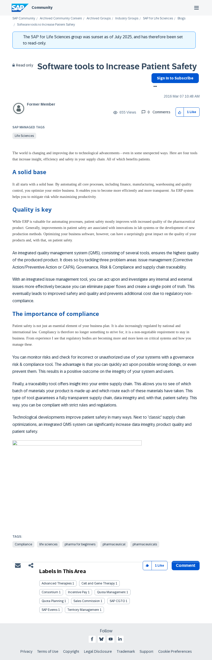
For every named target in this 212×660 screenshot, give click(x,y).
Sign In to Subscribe (175, 78)
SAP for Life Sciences (158, 18)
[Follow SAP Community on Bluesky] (101, 639)
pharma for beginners (80, 544)
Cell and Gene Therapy (98, 583)
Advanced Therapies (57, 583)
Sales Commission (86, 601)
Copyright (71, 651)
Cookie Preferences (175, 651)
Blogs (181, 18)
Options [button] (154, 87)
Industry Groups (126, 18)
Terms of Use (47, 651)
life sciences (48, 544)
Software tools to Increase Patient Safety (117, 66)
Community (42, 7)
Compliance (23, 544)
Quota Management (111, 592)
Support (147, 651)
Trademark (126, 651)
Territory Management (83, 610)
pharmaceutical (114, 544)
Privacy (26, 651)
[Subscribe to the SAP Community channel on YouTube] (111, 639)
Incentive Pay (77, 592)
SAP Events (49, 610)
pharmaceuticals (145, 544)
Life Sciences (24, 136)
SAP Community (23, 18)
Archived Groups (99, 18)
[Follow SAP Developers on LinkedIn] (120, 639)
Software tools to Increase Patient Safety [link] (46, 24)
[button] (180, 112)
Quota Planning (53, 601)
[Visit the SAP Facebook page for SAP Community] (92, 639)
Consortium (50, 592)
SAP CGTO (117, 601)
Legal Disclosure (98, 651)
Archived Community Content (61, 18)
